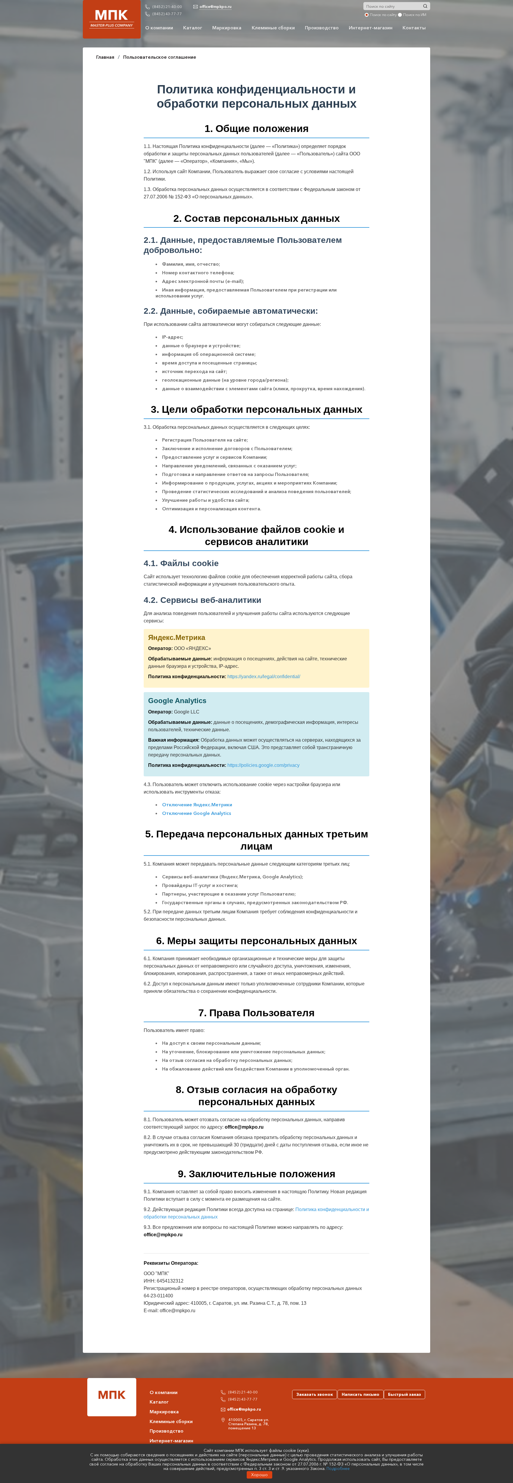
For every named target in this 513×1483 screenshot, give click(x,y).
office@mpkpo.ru (244, 1409)
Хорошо (259, 1474)
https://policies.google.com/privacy (263, 765)
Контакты (414, 28)
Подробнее (338, 1468)
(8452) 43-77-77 (167, 13)
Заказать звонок (314, 1394)
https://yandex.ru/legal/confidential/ (263, 676)
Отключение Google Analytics (196, 813)
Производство (322, 28)
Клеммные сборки (273, 28)
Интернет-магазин (370, 28)
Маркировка (226, 28)
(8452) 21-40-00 (167, 6)
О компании (159, 28)
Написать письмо (360, 1394)
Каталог (192, 28)
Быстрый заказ (404, 1394)
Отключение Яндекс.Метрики (197, 804)
